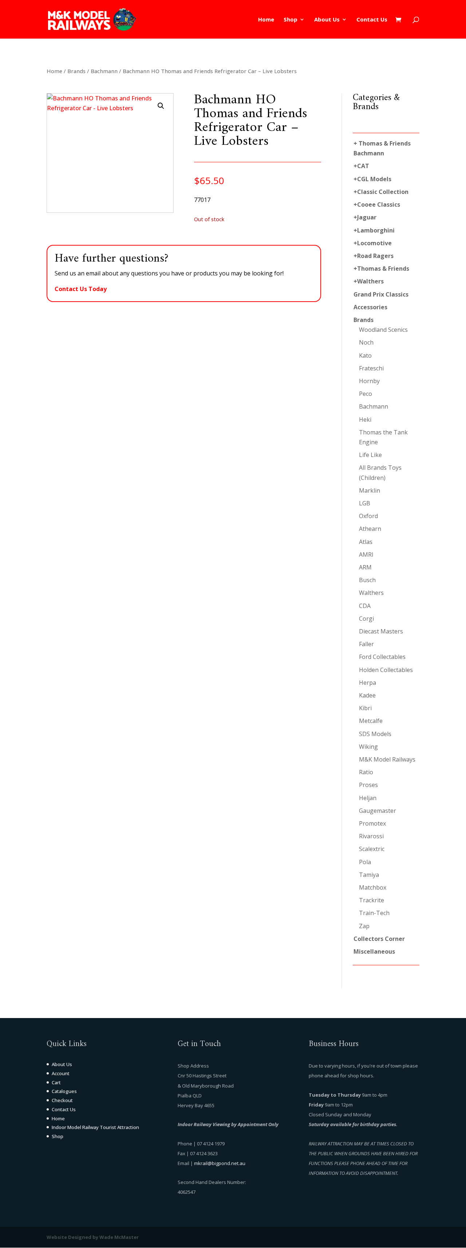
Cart (56, 1082)
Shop (290, 20)
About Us (327, 20)
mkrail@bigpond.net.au (219, 1163)
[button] (160, 105)
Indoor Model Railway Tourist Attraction (95, 1127)
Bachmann (104, 71)
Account (61, 1073)
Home (266, 20)
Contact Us (371, 20)
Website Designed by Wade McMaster (93, 1237)
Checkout (62, 1100)
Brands (76, 71)
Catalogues (64, 1091)
